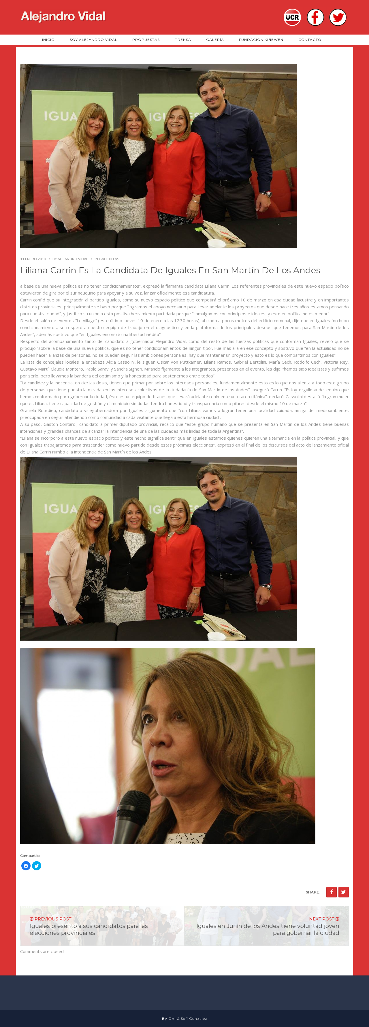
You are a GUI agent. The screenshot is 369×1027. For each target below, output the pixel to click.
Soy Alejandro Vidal (93, 39)
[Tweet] (343, 892)
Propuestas (146, 39)
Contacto (309, 39)
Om (172, 1018)
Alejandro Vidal (73, 258)
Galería (215, 39)
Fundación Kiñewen (261, 39)
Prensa (183, 39)
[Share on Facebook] (331, 892)
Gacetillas (109, 258)
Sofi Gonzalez (194, 1018)
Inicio (48, 39)
